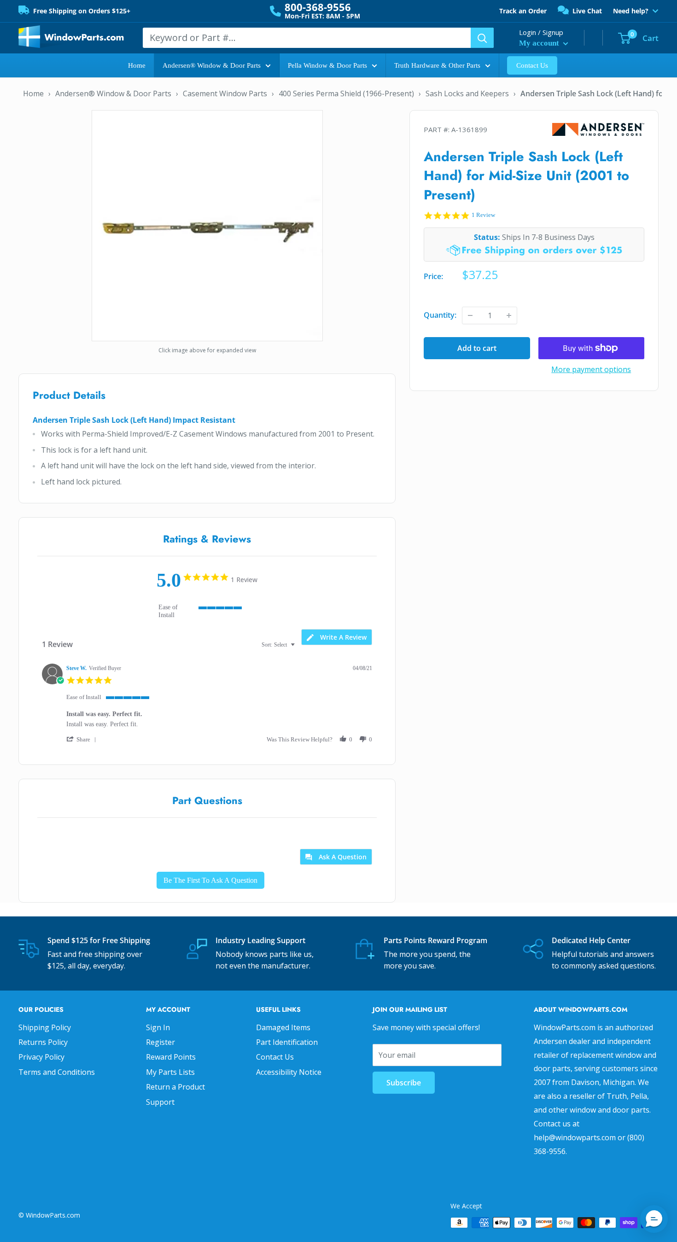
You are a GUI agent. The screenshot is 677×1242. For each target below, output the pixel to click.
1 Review (483, 214)
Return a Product (175, 1087)
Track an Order (523, 10)
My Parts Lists (170, 1072)
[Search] (482, 38)
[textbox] (299, 648)
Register (160, 1042)
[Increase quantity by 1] (509, 315)
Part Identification (287, 1042)
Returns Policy (43, 1042)
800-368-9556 (318, 7)
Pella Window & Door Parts (327, 65)
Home (137, 65)
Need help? (630, 11)
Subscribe (403, 1083)
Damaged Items (283, 1027)
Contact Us (532, 65)
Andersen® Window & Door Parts (212, 65)
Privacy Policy (41, 1057)
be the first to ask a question (210, 880)
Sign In (158, 1027)
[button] (82, 739)
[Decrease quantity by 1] (470, 315)
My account (540, 43)
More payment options (591, 369)
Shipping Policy (44, 1027)
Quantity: (440, 315)
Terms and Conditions (56, 1072)
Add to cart (476, 348)
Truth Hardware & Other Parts (437, 65)
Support (160, 1102)
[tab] (336, 637)
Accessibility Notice (288, 1072)
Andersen (598, 129)
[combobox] (279, 645)
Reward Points (171, 1057)
